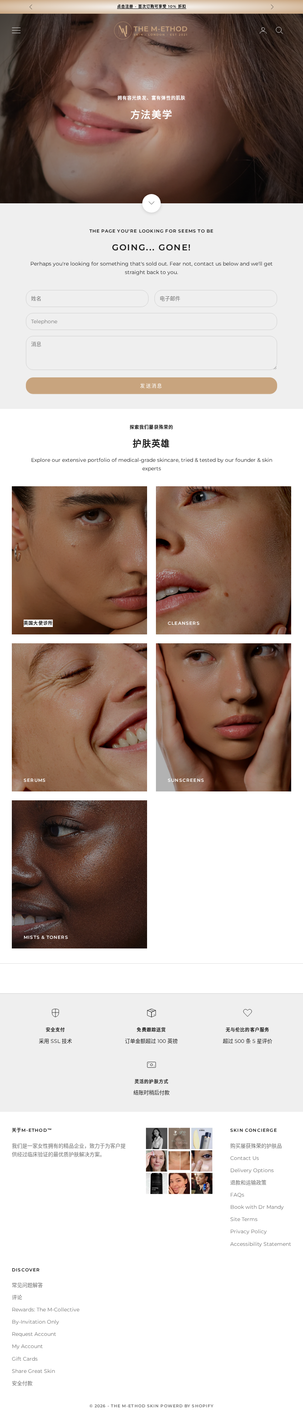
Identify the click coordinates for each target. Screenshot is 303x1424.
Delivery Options (252, 1170)
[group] (151, 108)
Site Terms (244, 1219)
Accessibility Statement (260, 1244)
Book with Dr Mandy (257, 1207)
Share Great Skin (33, 1371)
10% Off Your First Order (151, 6)
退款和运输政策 (248, 1182)
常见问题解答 (27, 1285)
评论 (17, 1297)
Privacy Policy (248, 1231)
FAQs (237, 1194)
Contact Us (244, 1158)
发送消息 (151, 385)
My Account (27, 1346)
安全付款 (22, 1383)
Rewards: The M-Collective (45, 1309)
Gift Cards (25, 1358)
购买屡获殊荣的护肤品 (256, 1146)
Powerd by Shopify (187, 1405)
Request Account (34, 1334)
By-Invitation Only (35, 1321)
